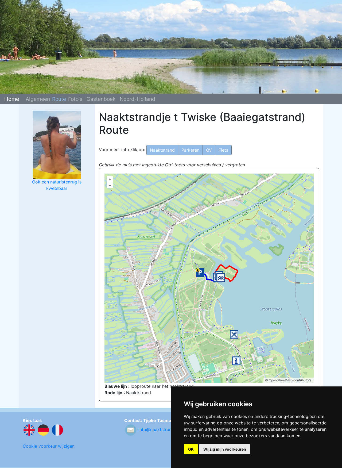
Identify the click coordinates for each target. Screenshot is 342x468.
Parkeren (190, 150)
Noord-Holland (137, 99)
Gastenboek (101, 99)
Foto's (75, 99)
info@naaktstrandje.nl (160, 429)
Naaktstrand (162, 150)
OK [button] (191, 449)
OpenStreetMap (281, 380)
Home (11, 99)
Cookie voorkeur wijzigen (49, 446)
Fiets (223, 150)
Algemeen (38, 99)
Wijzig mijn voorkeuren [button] (224, 449)
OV (209, 150)
